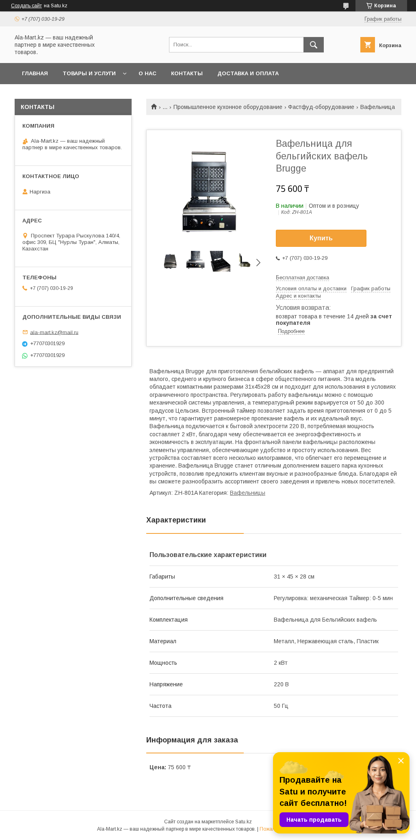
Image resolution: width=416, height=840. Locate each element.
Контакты (187, 73)
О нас (147, 73)
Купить (321, 238)
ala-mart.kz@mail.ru (54, 332)
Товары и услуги (89, 73)
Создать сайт (26, 6)
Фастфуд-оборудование (321, 107)
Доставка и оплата (248, 73)
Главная (35, 73)
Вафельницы (247, 493)
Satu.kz (243, 822)
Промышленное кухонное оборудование (227, 107)
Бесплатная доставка (302, 277)
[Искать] (313, 44)
